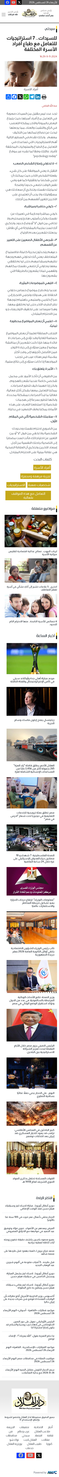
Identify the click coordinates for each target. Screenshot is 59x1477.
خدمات (29, 1448)
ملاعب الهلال (42, 1431)
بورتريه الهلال (14, 1443)
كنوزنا (49, 1443)
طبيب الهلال (34, 1443)
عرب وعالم (24, 1431)
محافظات (11, 1435)
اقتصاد (38, 1435)
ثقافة (50, 1435)
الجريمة (11, 1427)
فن (11, 1431)
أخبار (50, 1427)
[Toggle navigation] (3, 14)
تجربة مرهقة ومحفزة (35, 476)
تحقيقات (24, 1427)
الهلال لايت (30, 1439)
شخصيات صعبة (39, 485)
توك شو (14, 1439)
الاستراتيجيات (16, 485)
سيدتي (50, 29)
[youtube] (13, 2)
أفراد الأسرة (42, 467)
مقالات (45, 1439)
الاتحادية (38, 1427)
